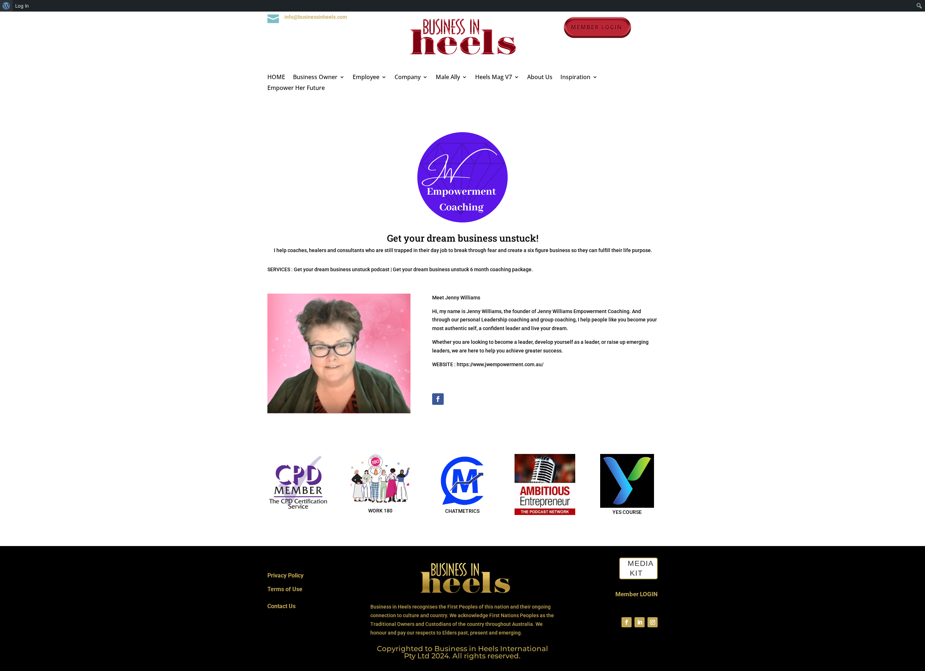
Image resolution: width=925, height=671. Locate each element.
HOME (276, 77)
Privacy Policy (285, 575)
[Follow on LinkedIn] (639, 622)
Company (408, 77)
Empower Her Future (296, 88)
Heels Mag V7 (493, 77)
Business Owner (315, 77)
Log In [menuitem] (22, 6)
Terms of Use (284, 589)
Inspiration (575, 77)
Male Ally (448, 77)
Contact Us (281, 606)
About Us (539, 77)
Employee (366, 77)
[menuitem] (6, 6)
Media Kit (641, 568)
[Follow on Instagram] (653, 622)
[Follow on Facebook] (438, 399)
